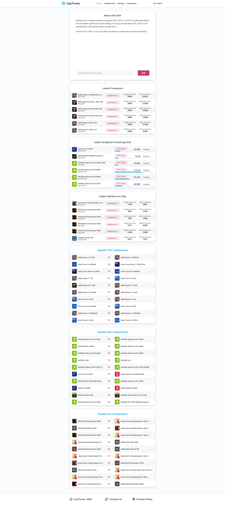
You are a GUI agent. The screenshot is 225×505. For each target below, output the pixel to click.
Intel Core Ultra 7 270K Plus (133, 264)
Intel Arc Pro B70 (85, 149)
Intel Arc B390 (84, 388)
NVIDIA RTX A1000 (86, 346)
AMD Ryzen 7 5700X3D (130, 313)
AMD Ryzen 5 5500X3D (88, 313)
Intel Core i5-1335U (129, 320)
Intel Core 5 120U (128, 306)
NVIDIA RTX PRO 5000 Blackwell (92, 381)
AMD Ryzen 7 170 (85, 278)
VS (109, 257)
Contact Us (115, 499)
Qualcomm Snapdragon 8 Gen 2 (135, 421)
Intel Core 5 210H (128, 278)
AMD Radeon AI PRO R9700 (132, 374)
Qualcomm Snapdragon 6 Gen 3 (135, 428)
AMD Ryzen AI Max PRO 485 (90, 115)
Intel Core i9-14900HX (130, 271)
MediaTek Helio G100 (87, 428)
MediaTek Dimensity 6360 (89, 216)
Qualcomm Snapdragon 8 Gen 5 (92, 477)
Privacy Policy (144, 499)
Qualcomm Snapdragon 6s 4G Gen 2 (94, 442)
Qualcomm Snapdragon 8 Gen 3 (135, 456)
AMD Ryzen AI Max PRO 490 (90, 108)
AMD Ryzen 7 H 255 (86, 257)
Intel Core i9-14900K (87, 264)
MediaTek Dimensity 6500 (89, 209)
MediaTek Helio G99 (129, 442)
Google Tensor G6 (85, 237)
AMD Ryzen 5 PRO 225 (87, 122)
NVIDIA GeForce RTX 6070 (89, 183)
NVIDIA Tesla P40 (85, 395)
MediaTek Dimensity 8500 (89, 421)
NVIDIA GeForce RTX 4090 (89, 402)
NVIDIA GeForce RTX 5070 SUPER (135, 367)
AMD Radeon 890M (129, 388)
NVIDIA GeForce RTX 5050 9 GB (91, 162)
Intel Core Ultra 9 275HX (88, 271)
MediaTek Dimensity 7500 (89, 230)
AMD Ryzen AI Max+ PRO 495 (90, 102)
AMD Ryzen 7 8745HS (87, 292)
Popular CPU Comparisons (112, 250)
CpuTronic (73, 3)
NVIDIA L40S (83, 360)
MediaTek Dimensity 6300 (89, 449)
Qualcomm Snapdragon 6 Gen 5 (92, 202)
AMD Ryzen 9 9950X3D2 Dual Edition (94, 95)
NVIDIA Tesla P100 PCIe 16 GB (134, 395)
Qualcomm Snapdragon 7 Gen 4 (135, 435)
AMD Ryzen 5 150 (128, 299)
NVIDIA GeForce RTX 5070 (132, 339)
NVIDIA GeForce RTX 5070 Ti (90, 367)
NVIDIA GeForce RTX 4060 (132, 346)
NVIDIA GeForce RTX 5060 (89, 339)
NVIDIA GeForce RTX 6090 (89, 169)
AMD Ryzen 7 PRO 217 (87, 129)
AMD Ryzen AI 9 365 (86, 285)
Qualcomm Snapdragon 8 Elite (91, 456)
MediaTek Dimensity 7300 (132, 463)
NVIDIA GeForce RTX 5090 (132, 381)
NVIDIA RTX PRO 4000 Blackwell (135, 402)
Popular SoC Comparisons (112, 413)
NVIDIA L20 (126, 360)
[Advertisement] (112, 52)
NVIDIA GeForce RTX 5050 (89, 353)
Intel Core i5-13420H (87, 306)
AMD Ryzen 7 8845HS (130, 257)
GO (143, 73)
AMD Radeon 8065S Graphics (90, 155)
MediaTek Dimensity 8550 (89, 223)
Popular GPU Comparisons (112, 332)
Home (98, 3)
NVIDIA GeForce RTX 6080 (89, 176)
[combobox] (105, 73)
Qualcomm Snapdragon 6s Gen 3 (92, 484)
